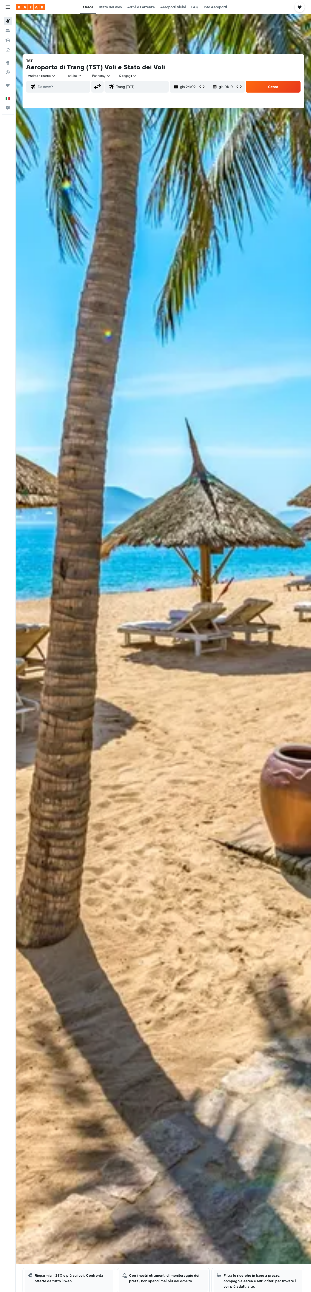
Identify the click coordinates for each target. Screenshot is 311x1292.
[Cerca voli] (8, 21)
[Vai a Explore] (8, 62)
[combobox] (42, 75)
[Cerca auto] (8, 40)
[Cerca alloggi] (8, 30)
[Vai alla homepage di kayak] (30, 7)
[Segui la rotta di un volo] (8, 72)
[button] (8, 7)
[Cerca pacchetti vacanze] (8, 49)
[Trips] (8, 85)
